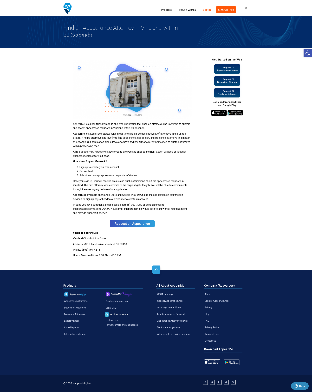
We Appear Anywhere (168, 327)
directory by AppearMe (94, 151)
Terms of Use (212, 334)
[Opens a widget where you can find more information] (300, 386)
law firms (173, 124)
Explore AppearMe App (217, 301)
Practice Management (117, 301)
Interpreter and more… (75, 334)
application (130, 124)
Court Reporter (71, 327)
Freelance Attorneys (74, 314)
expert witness (164, 151)
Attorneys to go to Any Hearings (173, 334)
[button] (308, 53)
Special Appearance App (170, 301)
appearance (129, 137)
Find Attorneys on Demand (171, 314)
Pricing (208, 307)
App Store (111, 194)
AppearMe (79, 124)
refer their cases (157, 142)
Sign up (83, 167)
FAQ (207, 321)
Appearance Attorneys (76, 301)
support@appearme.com (87, 208)
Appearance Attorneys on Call (172, 321)
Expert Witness (71, 321)
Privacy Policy (212, 327)
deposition (143, 137)
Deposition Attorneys (75, 307)
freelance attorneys (166, 137)
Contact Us (210, 340)
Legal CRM (111, 308)
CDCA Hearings (165, 294)
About (208, 294)
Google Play (129, 194)
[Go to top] (156, 269)
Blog (207, 314)
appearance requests (169, 181)
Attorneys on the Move (169, 307)
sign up (88, 181)
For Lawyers (112, 320)
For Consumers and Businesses (122, 325)
